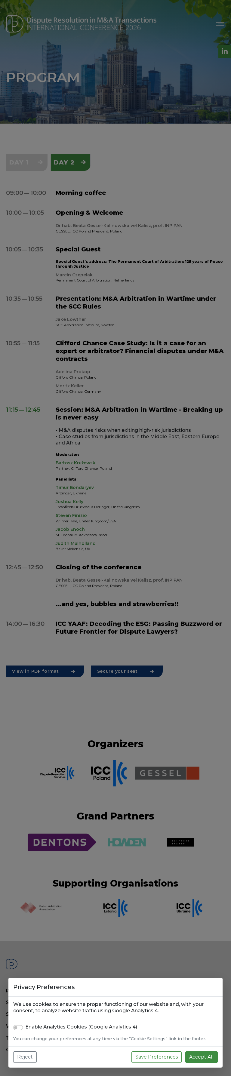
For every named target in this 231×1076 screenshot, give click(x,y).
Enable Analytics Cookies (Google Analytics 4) (81, 1027)
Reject (25, 1057)
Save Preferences (156, 1057)
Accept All (201, 1057)
